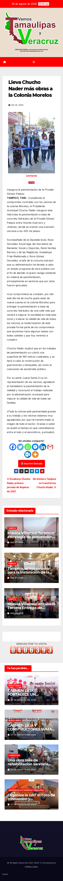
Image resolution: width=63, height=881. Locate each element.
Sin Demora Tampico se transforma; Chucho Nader (44, 483)
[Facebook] (12, 446)
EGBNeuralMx (31, 867)
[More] (35, 454)
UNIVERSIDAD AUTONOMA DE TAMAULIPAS (26, 790)
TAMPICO (12, 528)
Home (5, 874)
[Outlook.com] (27, 454)
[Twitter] (20, 446)
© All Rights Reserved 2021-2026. (23, 863)
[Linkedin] (42, 446)
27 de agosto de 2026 (23, 700)
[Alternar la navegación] (33, 62)
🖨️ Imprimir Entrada (31, 463)
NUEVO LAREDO (15, 686)
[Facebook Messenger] (35, 446)
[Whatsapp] (27, 446)
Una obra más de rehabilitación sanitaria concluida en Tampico (28, 764)
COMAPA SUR (14, 755)
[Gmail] (50, 446)
